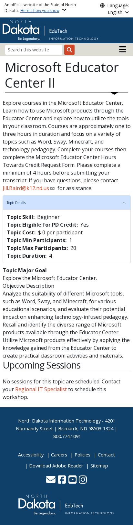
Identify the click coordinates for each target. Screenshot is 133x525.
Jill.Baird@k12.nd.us (26, 188)
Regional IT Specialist (41, 389)
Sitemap (99, 466)
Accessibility (31, 455)
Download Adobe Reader (56, 466)
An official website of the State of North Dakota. (40, 7)
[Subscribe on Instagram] (83, 480)
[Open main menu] (122, 49)
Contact (106, 455)
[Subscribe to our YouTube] (72, 480)
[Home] (51, 29)
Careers (59, 455)
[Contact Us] (51, 480)
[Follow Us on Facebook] (62, 480)
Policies (82, 455)
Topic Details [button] (16, 202)
